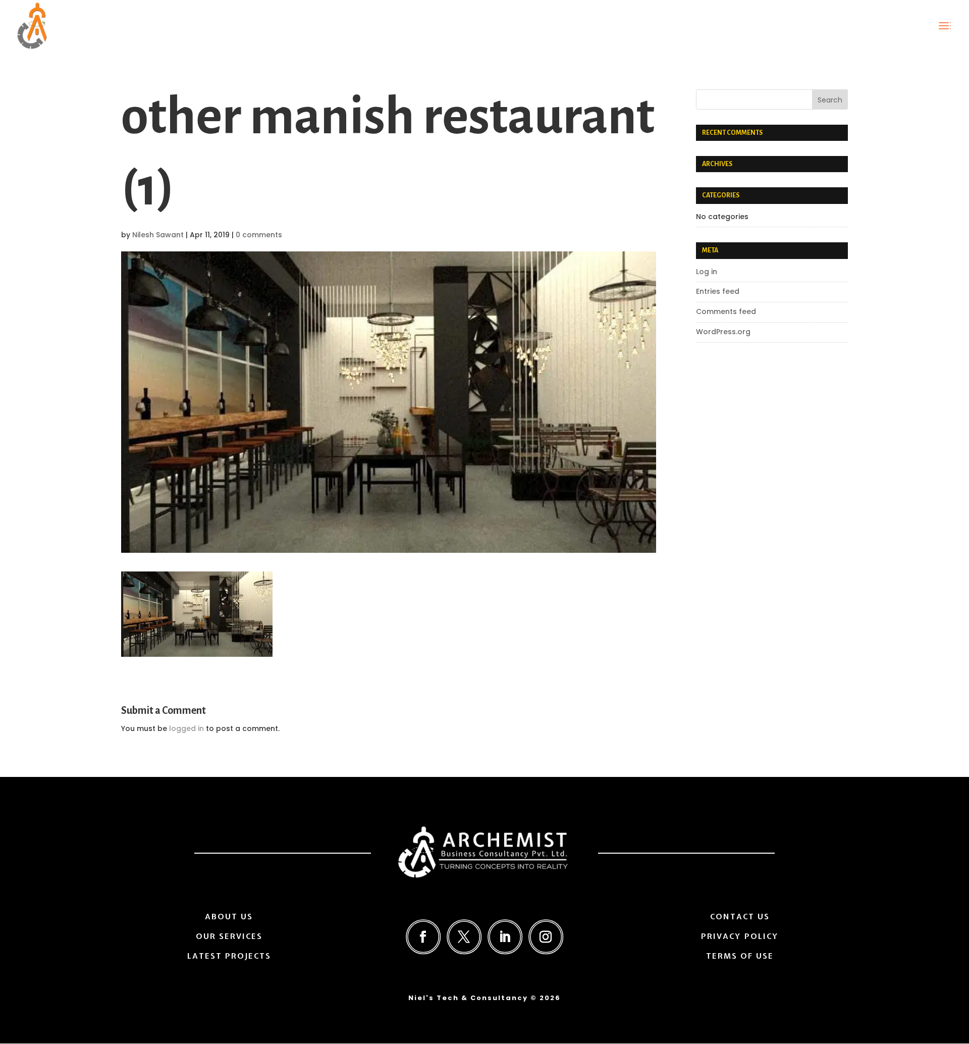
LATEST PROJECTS (229, 956)
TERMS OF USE (740, 956)
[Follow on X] (464, 936)
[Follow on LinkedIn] (505, 936)
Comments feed (726, 311)
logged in (186, 728)
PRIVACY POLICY (740, 936)
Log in (706, 272)
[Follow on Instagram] (545, 936)
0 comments (259, 235)
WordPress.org (723, 332)
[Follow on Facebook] (423, 936)
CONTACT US (740, 917)
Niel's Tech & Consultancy (468, 998)
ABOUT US (229, 917)
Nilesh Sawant (158, 235)
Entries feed (717, 291)
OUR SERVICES (229, 936)
